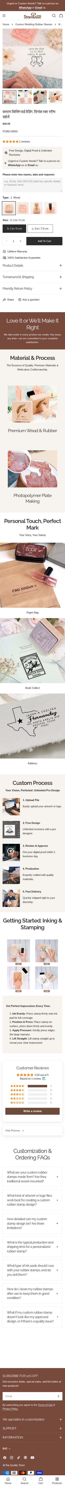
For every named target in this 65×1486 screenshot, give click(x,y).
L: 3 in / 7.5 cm (40, 228)
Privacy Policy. (10, 1408)
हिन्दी (5, 1448)
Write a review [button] (32, 1111)
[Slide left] (11, 58)
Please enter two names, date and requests (28, 174)
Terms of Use (45, 1405)
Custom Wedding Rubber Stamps (33, 24)
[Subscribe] (58, 1396)
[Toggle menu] (4, 15)
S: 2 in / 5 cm (14, 228)
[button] (11, 141)
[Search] (53, 15)
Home (6, 24)
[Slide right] (54, 58)
